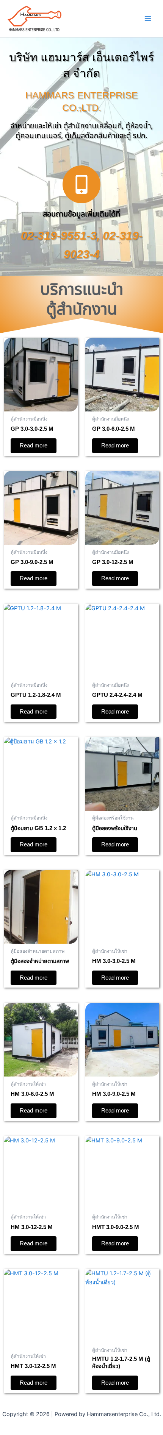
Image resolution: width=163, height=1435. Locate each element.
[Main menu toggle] (147, 18)
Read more (33, 445)
